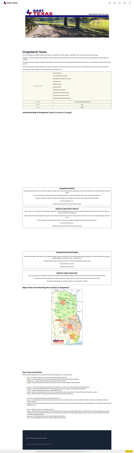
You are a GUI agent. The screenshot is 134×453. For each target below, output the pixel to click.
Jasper (28, 400)
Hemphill (29, 411)
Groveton (29, 390)
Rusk (28, 417)
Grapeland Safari (57, 86)
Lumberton (29, 398)
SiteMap (130, 3)
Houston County (57, 81)
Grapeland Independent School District (62, 98)
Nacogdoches (30, 416)
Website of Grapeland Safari (59, 203)
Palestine (96, 55)
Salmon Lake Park (57, 84)
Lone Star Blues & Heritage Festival (61, 92)
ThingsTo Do (119, 3)
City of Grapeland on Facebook (60, 75)
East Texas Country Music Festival (61, 95)
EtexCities (109, 3)
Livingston (29, 387)
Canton (28, 377)
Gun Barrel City (30, 381)
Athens (28, 379)
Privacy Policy (87, 451)
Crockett (85, 55)
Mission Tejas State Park (33, 275)
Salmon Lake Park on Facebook (75, 225)
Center (28, 393)
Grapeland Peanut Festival (59, 89)
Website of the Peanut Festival (67, 266)
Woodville (29, 403)
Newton (28, 409)
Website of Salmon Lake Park (58, 225)
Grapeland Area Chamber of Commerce (62, 78)
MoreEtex (124, 3)
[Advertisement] (67, 45)
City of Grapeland (57, 73)
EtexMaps (114, 3)
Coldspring (29, 388)
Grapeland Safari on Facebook (74, 203)
